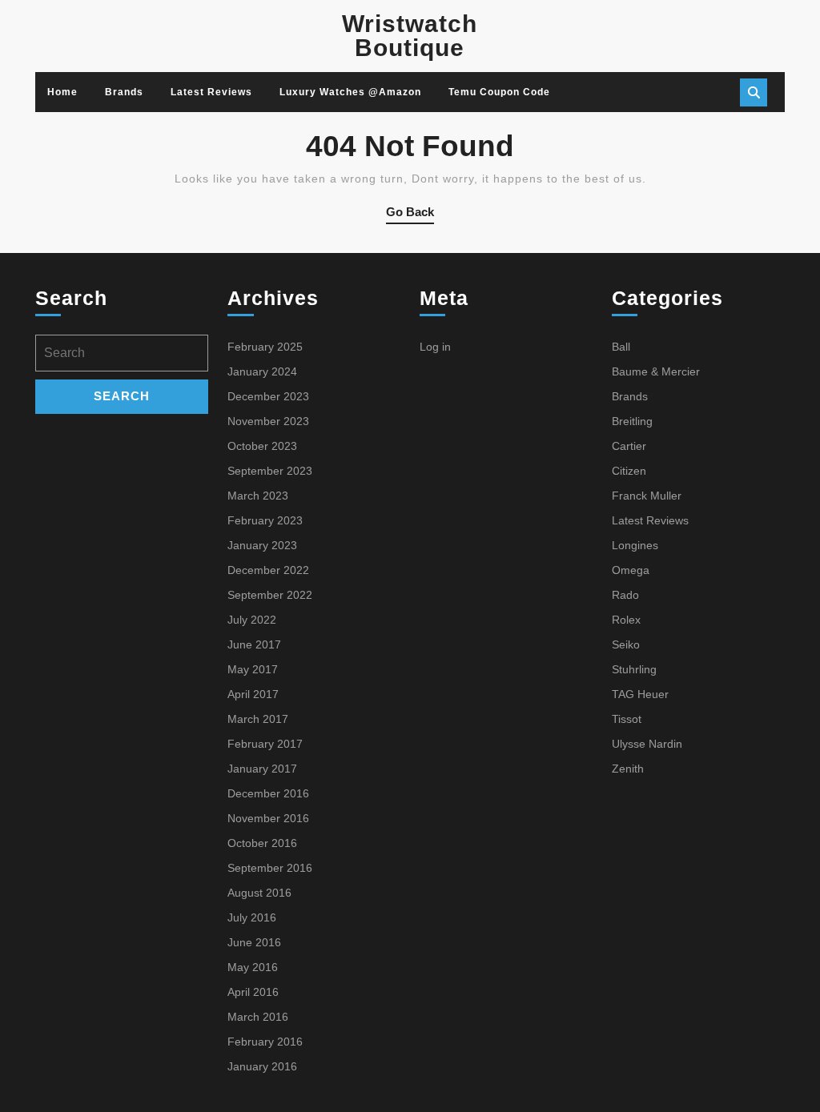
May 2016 (252, 967)
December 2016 (268, 793)
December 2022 (268, 570)
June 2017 (254, 644)
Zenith (628, 768)
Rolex (626, 619)
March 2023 (257, 495)
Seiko (626, 644)
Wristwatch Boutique (409, 35)
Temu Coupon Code (499, 92)
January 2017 (262, 768)
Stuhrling (634, 669)
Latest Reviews (211, 92)
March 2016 (257, 1016)
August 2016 (259, 892)
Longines (635, 545)
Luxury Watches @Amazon (350, 92)
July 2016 (251, 917)
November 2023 (268, 421)
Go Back (410, 214)
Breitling (632, 421)
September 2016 (269, 867)
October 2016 (262, 843)
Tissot (626, 719)
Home (62, 92)
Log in (435, 346)
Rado (625, 594)
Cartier (629, 446)
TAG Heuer (640, 694)
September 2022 (269, 594)
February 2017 (265, 743)
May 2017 (252, 669)
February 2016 (265, 1041)
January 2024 (262, 371)
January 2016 (262, 1066)
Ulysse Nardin (647, 743)
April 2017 (253, 694)
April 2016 (253, 992)
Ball (621, 346)
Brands (124, 92)
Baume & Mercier (656, 371)
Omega (630, 570)
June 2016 (254, 942)
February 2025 (265, 346)
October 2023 (262, 446)
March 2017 (257, 719)
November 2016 (268, 818)
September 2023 (269, 470)
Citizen (629, 470)
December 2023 (268, 396)
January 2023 (262, 545)
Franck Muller (646, 495)
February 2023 (265, 520)
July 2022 (251, 619)
